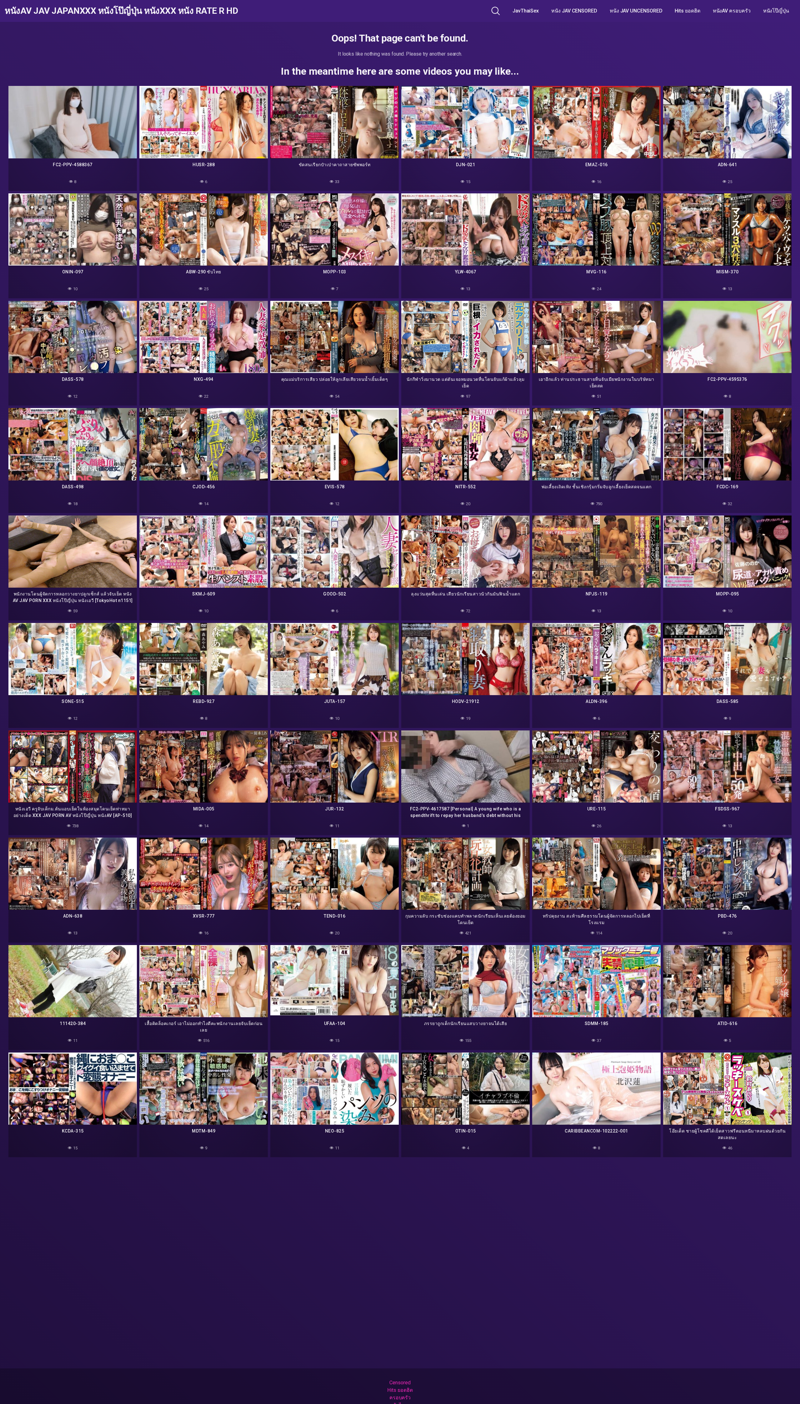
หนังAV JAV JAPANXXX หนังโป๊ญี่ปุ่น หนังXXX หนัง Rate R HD (121, 10)
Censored (399, 1383)
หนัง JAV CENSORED (574, 11)
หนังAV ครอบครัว (732, 11)
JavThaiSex (525, 11)
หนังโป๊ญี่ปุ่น (776, 11)
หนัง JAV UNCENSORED (636, 11)
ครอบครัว (400, 1398)
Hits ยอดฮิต (687, 11)
